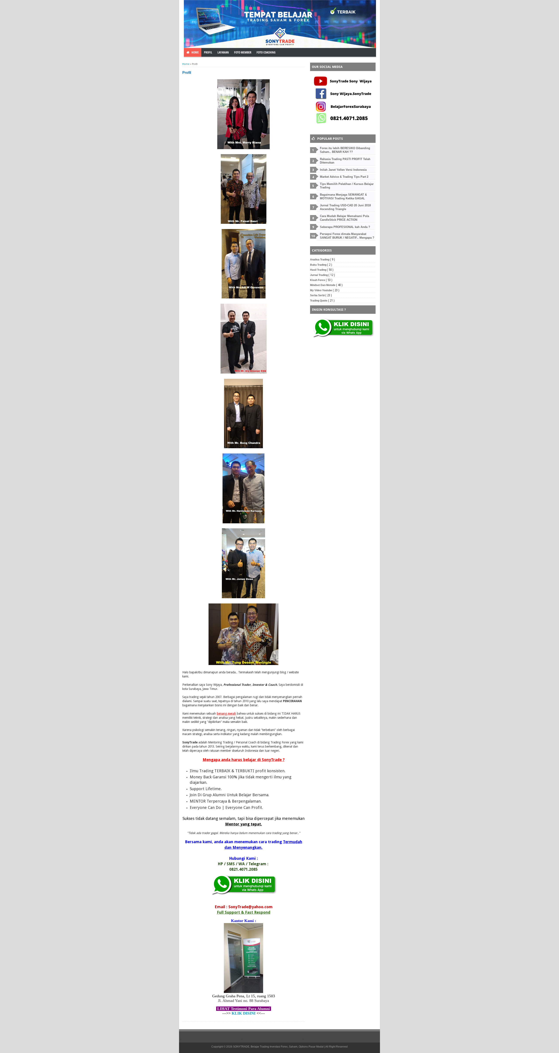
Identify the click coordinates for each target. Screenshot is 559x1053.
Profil (208, 52)
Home (185, 64)
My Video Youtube (321, 290)
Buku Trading (318, 264)
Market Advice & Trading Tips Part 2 (344, 176)
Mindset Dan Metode (323, 285)
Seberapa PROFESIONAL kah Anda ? (345, 227)
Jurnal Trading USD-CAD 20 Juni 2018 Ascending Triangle (345, 207)
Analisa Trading (320, 259)
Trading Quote (319, 300)
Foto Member (242, 52)
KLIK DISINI (243, 1013)
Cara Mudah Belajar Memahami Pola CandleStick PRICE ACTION (344, 217)
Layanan (223, 52)
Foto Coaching (266, 52)
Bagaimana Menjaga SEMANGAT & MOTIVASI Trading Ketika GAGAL (343, 196)
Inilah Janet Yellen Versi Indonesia (343, 169)
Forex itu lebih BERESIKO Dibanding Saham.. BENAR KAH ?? (345, 149)
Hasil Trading (318, 269)
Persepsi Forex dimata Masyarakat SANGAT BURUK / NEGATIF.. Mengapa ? (347, 235)
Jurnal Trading (319, 275)
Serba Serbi (317, 295)
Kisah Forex (318, 280)
